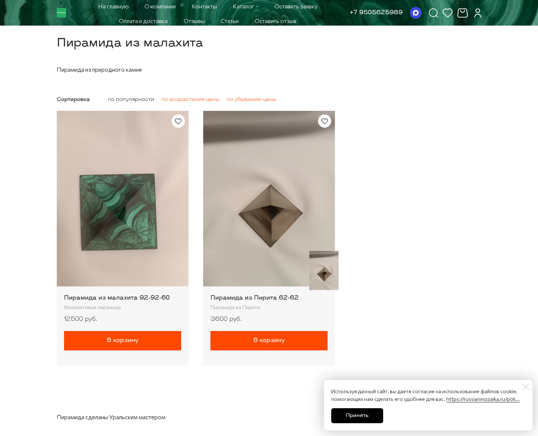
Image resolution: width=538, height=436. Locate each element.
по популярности (131, 99)
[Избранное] (447, 12)
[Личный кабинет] (477, 12)
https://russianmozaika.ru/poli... (483, 399)
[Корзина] (463, 13)
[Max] (416, 13)
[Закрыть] (525, 387)
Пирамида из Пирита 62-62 (254, 298)
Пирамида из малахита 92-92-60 (117, 298)
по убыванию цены (251, 99)
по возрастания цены (190, 99)
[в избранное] (178, 121)
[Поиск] (433, 12)
